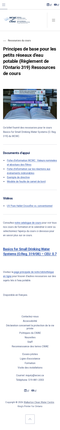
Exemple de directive (18, 177)
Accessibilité (30, 321)
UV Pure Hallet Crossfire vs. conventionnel (29, 205)
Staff (30, 341)
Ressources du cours (19, 40)
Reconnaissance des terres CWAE (30, 346)
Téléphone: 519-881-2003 (30, 379)
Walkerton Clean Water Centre (39, 402)
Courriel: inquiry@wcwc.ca (30, 375)
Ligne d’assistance (30, 358)
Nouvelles (30, 337)
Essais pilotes (30, 354)
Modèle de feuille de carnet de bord (26, 181)
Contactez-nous (30, 316)
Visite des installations (30, 367)
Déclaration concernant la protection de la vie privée (30, 327)
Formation (30, 363)
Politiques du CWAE (30, 332)
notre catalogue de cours (28, 222)
